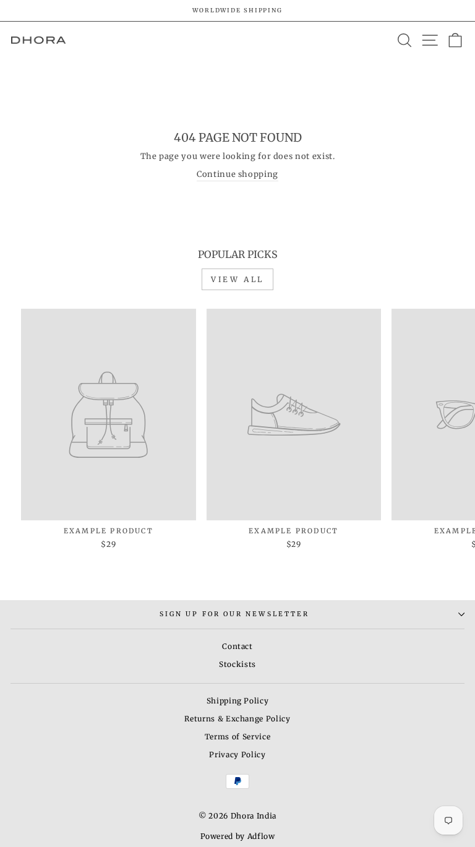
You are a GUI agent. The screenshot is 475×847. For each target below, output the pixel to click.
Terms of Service (237, 736)
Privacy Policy (237, 754)
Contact (237, 646)
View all (237, 279)
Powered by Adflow (237, 836)
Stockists (237, 664)
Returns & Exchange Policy (237, 718)
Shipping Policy (238, 700)
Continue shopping (237, 174)
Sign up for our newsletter (234, 614)
